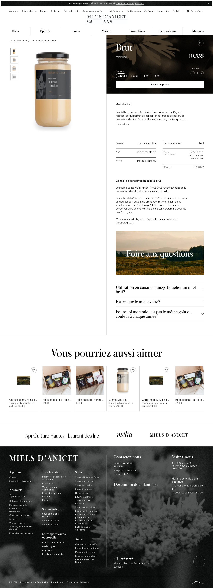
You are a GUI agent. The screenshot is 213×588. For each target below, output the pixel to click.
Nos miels (23, 40)
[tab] (160, 289)
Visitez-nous (182, 457)
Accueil (12, 40)
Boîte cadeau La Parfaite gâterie (95, 399)
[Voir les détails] (23, 380)
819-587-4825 (121, 474)
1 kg (146, 76)
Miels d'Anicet (123, 104)
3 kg (156, 76)
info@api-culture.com (125, 470)
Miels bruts (35, 40)
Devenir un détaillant (132, 484)
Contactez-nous (127, 457)
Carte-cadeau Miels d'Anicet (26, 399)
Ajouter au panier (159, 84)
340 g (121, 76)
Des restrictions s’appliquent (130, 3)
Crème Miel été (118, 399)
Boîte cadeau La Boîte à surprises (62, 399)
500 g (134, 76)
